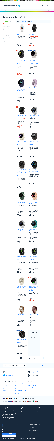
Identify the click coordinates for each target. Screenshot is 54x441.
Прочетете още (12, 422)
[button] (9, 438)
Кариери (17, 385)
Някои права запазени (31, 438)
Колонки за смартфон (41, 414)
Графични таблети (24, 410)
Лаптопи (6, 407)
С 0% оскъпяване (8, 26)
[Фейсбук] (42, 365)
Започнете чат (9, 375)
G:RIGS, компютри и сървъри (10, 410)
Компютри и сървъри (32, 427)
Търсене (19, 10)
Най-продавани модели (9, 24)
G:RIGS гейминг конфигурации (34, 424)
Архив (29, 383)
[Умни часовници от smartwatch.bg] (12, 6)
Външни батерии (40, 413)
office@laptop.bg (34, 372)
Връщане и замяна (7, 387)
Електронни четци (24, 408)
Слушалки (38, 411)
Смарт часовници (7, 33)
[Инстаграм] (46, 365)
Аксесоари (23, 413)
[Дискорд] (50, 365)
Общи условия (18, 388)
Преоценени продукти (32, 1)
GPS (5, 38)
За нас (49, 1)
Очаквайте (6, 28)
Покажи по (19, 21)
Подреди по (29, 21)
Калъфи (38, 408)
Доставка (38, 1)
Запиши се (24, 365)
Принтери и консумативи (33, 430)
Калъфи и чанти (24, 411)
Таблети (22, 407)
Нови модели (7, 21)
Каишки (5, 35)
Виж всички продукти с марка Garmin (48, 16)
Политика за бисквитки (19, 392)
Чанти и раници (8, 408)
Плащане (42, 1)
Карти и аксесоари (40, 410)
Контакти (46, 1)
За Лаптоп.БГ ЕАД (19, 383)
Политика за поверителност (20, 390)
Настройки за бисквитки (20, 393)
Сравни (22, 47)
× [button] (15, 413)
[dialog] (9, 426)
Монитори (7, 411)
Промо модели (7, 23)
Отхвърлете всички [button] (9, 436)
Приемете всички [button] (9, 433)
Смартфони (39, 407)
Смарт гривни (6, 37)
